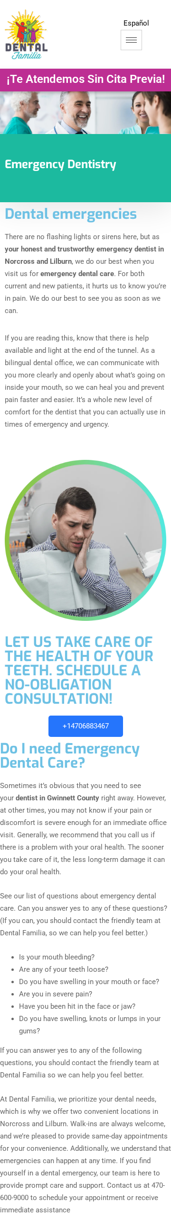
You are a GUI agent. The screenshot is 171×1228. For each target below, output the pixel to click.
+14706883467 (86, 726)
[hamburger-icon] (131, 40)
